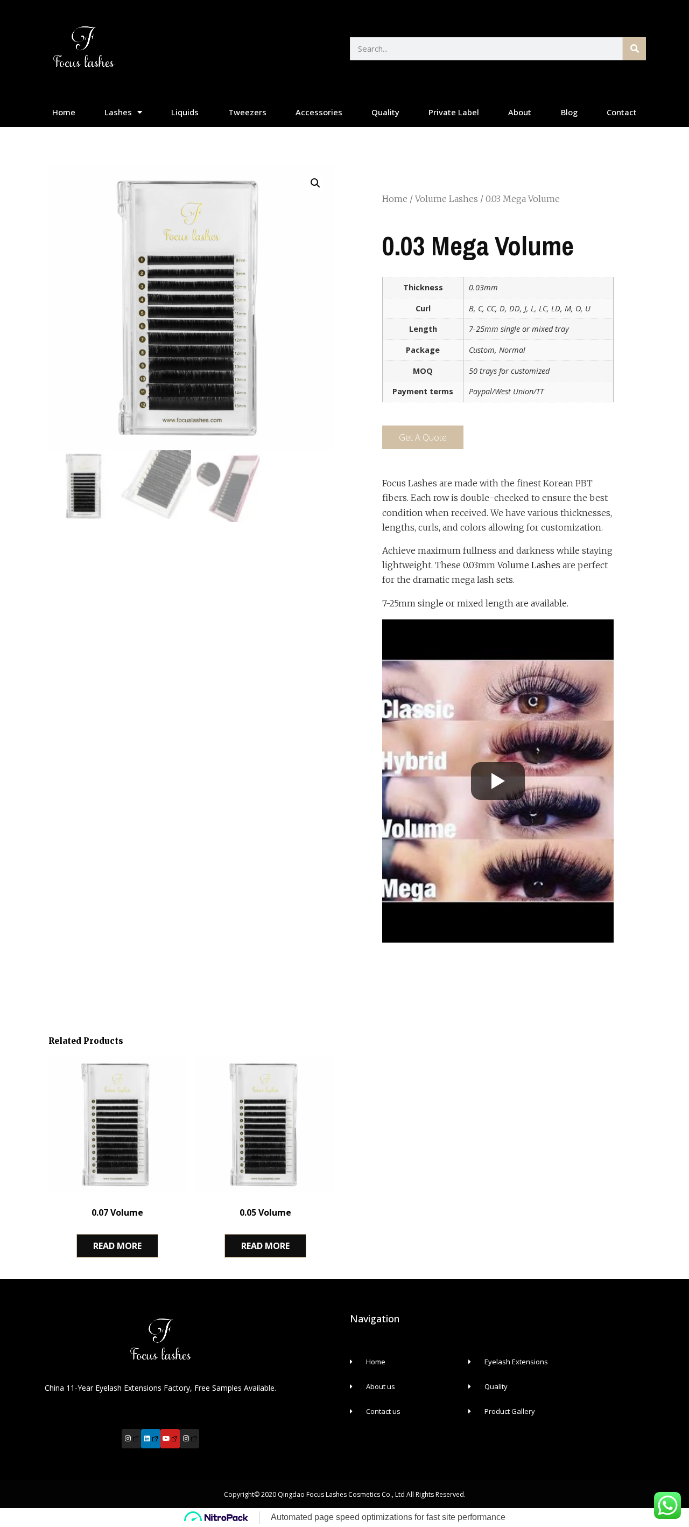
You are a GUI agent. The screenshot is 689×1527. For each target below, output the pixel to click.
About (519, 112)
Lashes (118, 112)
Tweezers (247, 112)
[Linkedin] (150, 1438)
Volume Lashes (446, 198)
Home (63, 112)
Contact (622, 112)
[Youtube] (170, 1438)
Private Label (453, 112)
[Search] (634, 48)
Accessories (319, 112)
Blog (569, 112)
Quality (385, 112)
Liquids (185, 112)
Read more (117, 1246)
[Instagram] (131, 1438)
